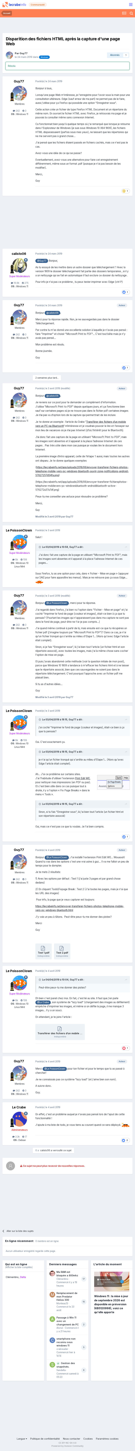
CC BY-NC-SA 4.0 (67, 1443)
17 (25, 1136)
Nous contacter (71, 1438)
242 (17, 110)
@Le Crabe (43, 1002)
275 (26, 283)
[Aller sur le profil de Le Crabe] (19, 1119)
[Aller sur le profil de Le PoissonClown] (19, 542)
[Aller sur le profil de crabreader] (52, 1340)
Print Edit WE (82, 778)
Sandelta (61, 1370)
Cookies (88, 1438)
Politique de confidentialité (45, 1438)
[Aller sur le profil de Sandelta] (52, 1365)
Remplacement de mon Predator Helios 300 (66, 1296)
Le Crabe (19, 1107)
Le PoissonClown (19, 530)
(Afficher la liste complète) (19, 1267)
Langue (21, 1438)
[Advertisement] (67, 25)
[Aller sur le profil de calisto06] (19, 265)
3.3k (17, 1136)
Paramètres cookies (107, 1438)
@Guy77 (41, 260)
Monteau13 (62, 1303)
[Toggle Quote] (40, 547)
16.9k (16, 283)
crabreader (62, 1349)
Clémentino (12, 1277)
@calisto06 (52, 313)
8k (16, 559)
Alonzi (59, 1328)
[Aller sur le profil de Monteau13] (52, 1294)
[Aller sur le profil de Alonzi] (52, 1319)
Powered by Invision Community (67, 1446)
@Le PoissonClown (56, 603)
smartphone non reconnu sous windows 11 (66, 1342)
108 (25, 559)
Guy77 (23, 53)
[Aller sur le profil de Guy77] (9, 55)
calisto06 (19, 254)
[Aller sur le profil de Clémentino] (52, 1273)
